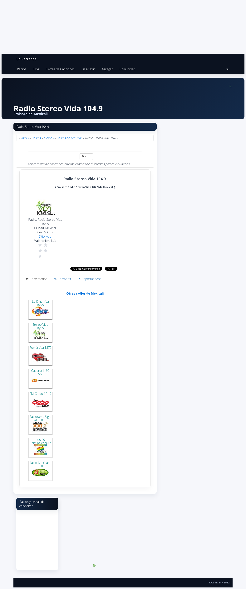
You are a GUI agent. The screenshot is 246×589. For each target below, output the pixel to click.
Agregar (107, 69)
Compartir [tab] (64, 279)
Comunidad (127, 69)
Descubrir (88, 69)
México (48, 138)
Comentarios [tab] (38, 279)
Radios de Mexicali (69, 138)
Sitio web (45, 236)
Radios (21, 69)
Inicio (24, 138)
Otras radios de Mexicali (85, 293)
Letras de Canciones (60, 69)
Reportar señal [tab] (91, 279)
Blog (36, 69)
